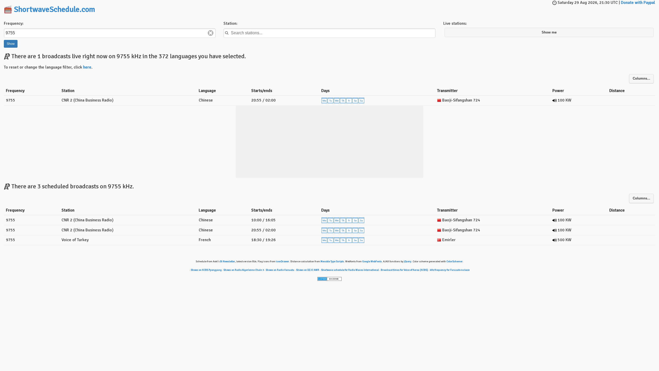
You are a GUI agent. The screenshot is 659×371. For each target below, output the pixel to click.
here (87, 67)
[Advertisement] (329, 7)
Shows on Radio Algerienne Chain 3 (243, 270)
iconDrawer (282, 261)
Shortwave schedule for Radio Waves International (350, 270)
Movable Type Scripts (332, 261)
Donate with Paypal (638, 2)
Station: (230, 23)
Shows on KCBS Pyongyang (206, 270)
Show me (549, 32)
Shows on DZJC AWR (307, 270)
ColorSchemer (454, 261)
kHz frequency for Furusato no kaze (450, 270)
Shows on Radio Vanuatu (280, 270)
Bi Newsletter (227, 261)
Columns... (641, 78)
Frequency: (13, 23)
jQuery (407, 261)
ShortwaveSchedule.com (54, 9)
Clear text (210, 33)
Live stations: (455, 23)
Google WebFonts (372, 261)
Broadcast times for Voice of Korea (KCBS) (404, 270)
